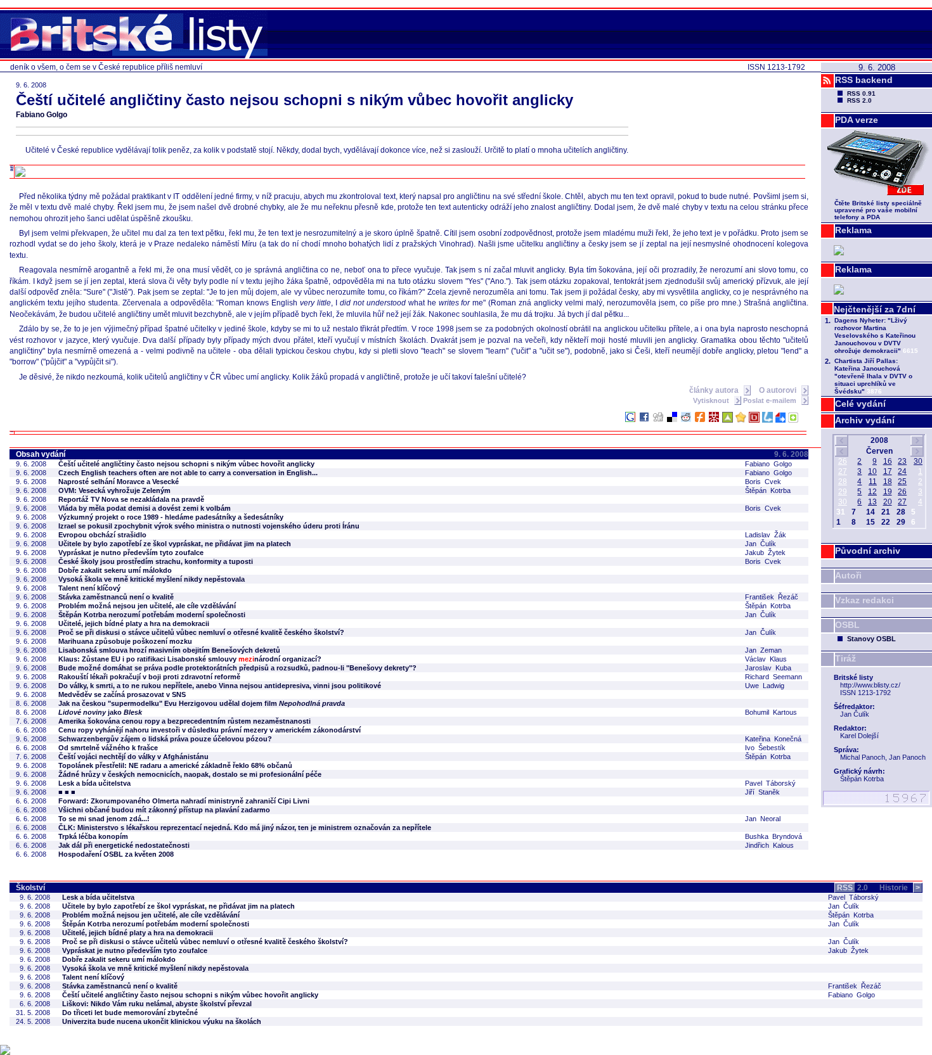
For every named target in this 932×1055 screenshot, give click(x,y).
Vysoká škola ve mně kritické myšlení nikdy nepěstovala (151, 579)
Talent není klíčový (89, 588)
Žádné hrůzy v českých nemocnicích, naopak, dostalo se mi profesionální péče (189, 774)
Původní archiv (867, 551)
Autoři (848, 575)
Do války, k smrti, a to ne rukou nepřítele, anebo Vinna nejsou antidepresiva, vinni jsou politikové (219, 685)
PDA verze (856, 120)
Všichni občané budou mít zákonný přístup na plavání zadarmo (164, 810)
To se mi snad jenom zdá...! (104, 818)
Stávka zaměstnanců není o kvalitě (116, 597)
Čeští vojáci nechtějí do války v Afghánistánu (133, 756)
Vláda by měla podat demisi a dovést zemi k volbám (144, 508)
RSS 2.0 (859, 100)
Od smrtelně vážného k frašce (108, 747)
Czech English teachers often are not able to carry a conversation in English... (188, 472)
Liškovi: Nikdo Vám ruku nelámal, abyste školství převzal (157, 1003)
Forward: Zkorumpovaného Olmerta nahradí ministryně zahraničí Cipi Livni (183, 801)
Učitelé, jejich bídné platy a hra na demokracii (133, 623)
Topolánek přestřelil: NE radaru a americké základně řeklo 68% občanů (175, 765)
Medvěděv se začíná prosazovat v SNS (122, 694)
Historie (899, 887)
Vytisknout (712, 400)
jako (100, 712)
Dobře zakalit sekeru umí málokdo (115, 570)
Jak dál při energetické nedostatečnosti (124, 845)
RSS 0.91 (861, 93)
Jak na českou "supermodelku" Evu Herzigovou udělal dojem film (201, 703)
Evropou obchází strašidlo (102, 535)
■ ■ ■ (66, 792)
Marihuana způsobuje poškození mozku (125, 641)
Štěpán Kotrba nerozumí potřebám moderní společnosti (151, 614)
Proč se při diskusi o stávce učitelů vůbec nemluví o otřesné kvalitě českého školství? (201, 632)
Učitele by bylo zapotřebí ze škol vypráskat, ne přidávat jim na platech (174, 543)
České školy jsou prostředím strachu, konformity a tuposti (155, 561)
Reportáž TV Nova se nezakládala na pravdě (131, 499)
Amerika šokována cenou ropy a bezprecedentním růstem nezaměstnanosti (184, 721)
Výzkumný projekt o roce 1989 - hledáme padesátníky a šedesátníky (170, 517)
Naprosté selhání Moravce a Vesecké (118, 481)
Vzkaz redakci (864, 600)
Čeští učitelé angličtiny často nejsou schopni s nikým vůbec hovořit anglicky (186, 464)
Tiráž (845, 658)
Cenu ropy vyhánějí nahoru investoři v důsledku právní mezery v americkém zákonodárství (209, 730)
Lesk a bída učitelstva (94, 783)
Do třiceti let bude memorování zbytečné (130, 1012)
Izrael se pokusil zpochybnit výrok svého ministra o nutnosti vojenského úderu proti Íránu (208, 526)
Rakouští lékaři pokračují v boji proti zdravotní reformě (149, 677)
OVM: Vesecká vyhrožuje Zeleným (114, 490)
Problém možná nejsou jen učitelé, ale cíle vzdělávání (147, 606)
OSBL (847, 625)
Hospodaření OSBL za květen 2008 (116, 854)
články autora (715, 390)
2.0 (852, 887)
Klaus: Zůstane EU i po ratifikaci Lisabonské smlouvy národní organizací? (189, 659)
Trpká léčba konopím (93, 836)
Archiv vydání (865, 420)
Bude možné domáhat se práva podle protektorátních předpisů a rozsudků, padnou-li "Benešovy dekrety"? (237, 668)
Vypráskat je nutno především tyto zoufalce (131, 552)
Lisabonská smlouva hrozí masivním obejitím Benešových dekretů (169, 650)
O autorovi (778, 390)
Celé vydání (860, 404)
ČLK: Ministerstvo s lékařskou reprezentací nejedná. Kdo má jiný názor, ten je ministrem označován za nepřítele (244, 827)
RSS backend (864, 80)
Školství (30, 887)
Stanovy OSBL (871, 639)
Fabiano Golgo (41, 114)
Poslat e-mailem (770, 400)
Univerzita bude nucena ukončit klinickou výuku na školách (161, 1021)
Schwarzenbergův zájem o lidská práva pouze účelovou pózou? (165, 739)
